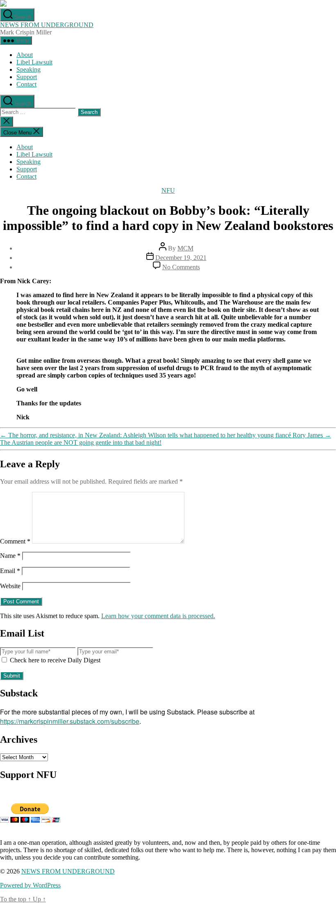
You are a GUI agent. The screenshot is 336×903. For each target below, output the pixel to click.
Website (10, 585)
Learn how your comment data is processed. (158, 615)
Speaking (28, 69)
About (24, 54)
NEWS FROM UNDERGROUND (46, 24)
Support (26, 76)
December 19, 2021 (181, 257)
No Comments (181, 267)
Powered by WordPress (30, 885)
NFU (168, 190)
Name (10, 555)
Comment (15, 541)
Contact (26, 84)
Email (10, 570)
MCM (185, 248)
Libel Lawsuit (34, 62)
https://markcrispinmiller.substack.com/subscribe (69, 721)
